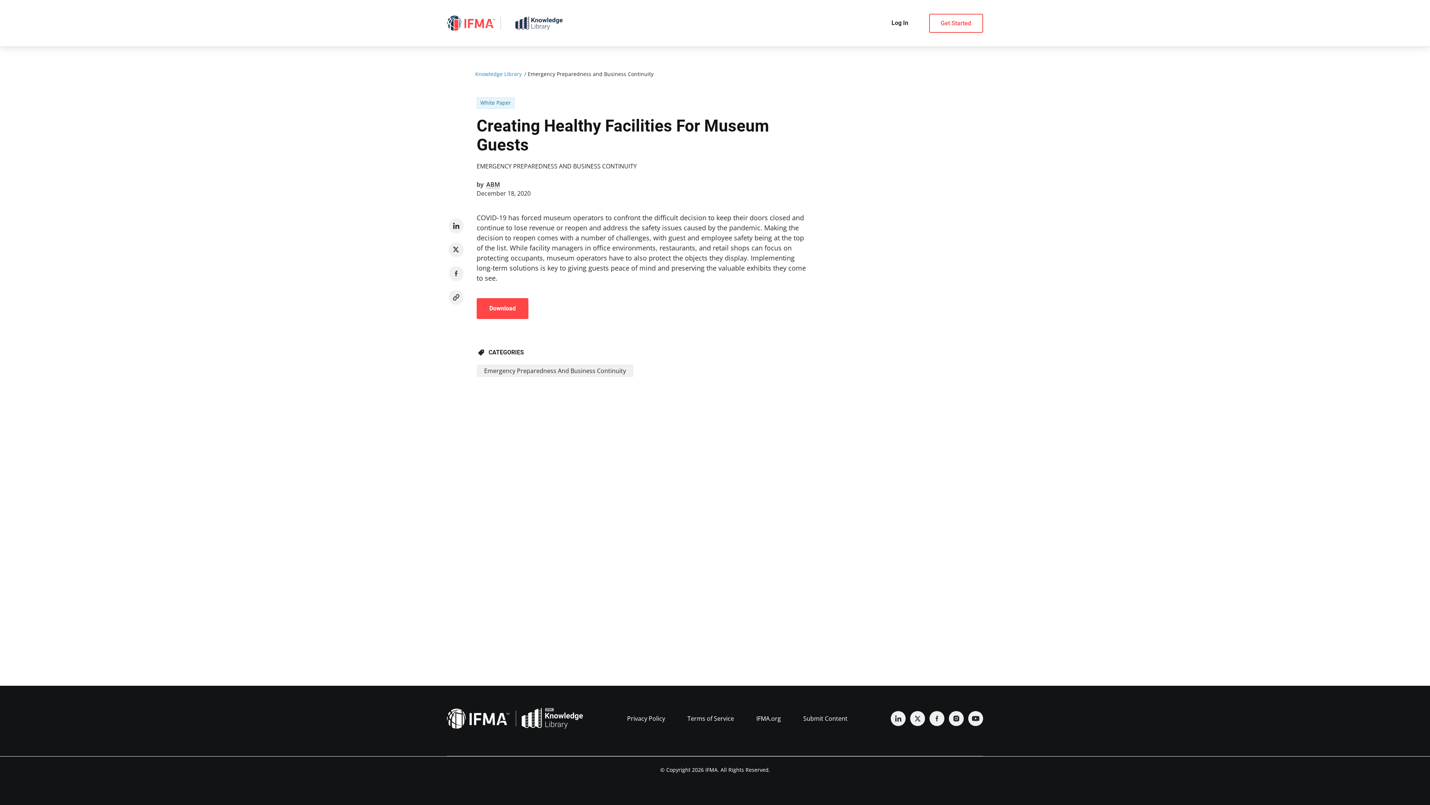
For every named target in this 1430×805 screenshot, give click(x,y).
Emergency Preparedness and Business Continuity (557, 166)
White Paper (495, 102)
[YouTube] (975, 718)
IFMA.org (768, 718)
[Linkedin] (456, 225)
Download (502, 308)
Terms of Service (710, 718)
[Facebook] (456, 273)
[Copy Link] (456, 297)
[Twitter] (456, 249)
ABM (493, 184)
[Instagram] (956, 718)
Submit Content (825, 718)
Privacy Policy (646, 718)
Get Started (956, 23)
